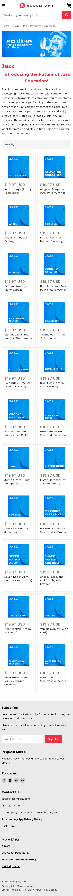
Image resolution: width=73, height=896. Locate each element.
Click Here (8, 826)
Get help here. (11, 866)
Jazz (16, 25)
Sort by (9, 144)
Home (6, 25)
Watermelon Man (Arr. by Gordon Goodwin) (15, 681)
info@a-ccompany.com (14, 881)
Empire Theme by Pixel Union (18, 890)
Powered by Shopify (46, 890)
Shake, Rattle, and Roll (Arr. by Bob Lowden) (51, 580)
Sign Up (53, 739)
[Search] (66, 15)
